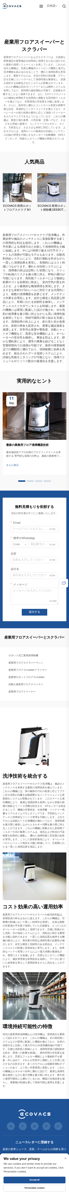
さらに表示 (12, 465)
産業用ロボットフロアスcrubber (26, 677)
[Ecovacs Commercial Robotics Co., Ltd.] (13, 6)
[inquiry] (64, 583)
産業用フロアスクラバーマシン (25, 663)
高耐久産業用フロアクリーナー (25, 684)
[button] (21, 481)
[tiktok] (46, 1126)
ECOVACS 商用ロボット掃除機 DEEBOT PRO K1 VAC (52, 208)
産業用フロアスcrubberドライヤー (27, 670)
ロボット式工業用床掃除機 (23, 656)
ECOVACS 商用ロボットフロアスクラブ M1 (17, 208)
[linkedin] (11, 1126)
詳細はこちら (17, 187)
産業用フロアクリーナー (22, 692)
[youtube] (35, 1126)
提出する (34, 612)
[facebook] (23, 1126)
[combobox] (19, 545)
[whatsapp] (58, 1126)
